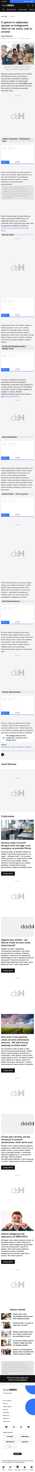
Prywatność (6, 1421)
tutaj (10, 197)
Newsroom (6, 1415)
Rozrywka (6, 1412)
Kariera (5, 1403)
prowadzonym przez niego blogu (15, 229)
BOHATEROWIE (11, 9)
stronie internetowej (12, 396)
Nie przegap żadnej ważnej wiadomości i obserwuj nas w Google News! (17, 737)
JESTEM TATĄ (22, 9)
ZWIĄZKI (31, 9)
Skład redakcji (7, 1406)
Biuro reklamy (7, 1400)
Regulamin (6, 1418)
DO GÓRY (16, 1454)
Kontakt (5, 1409)
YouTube (4, 228)
